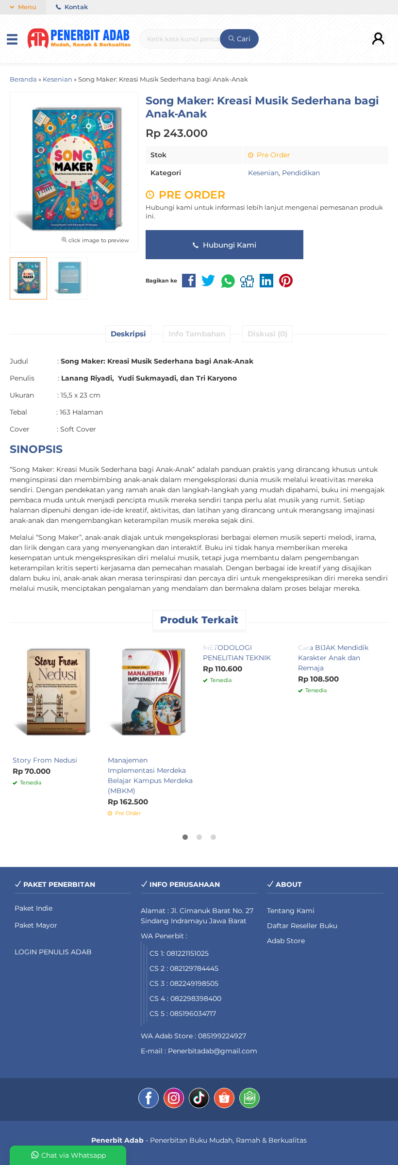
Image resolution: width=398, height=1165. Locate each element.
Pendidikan (301, 172)
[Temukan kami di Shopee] (224, 1099)
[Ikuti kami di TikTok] (199, 1099)
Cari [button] (242, 38)
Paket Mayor (36, 925)
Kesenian (263, 172)
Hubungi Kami (228, 245)
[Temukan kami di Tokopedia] (249, 1099)
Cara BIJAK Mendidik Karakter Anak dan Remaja (333, 657)
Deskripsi (128, 333)
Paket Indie (33, 908)
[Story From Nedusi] (56, 693)
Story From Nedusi (45, 760)
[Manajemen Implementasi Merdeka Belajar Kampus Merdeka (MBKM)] (151, 693)
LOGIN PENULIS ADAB (53, 952)
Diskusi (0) (267, 333)
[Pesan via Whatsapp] (21, 644)
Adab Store (286, 940)
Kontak (75, 7)
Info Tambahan (196, 333)
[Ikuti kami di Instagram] (174, 1099)
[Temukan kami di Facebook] (148, 1099)
